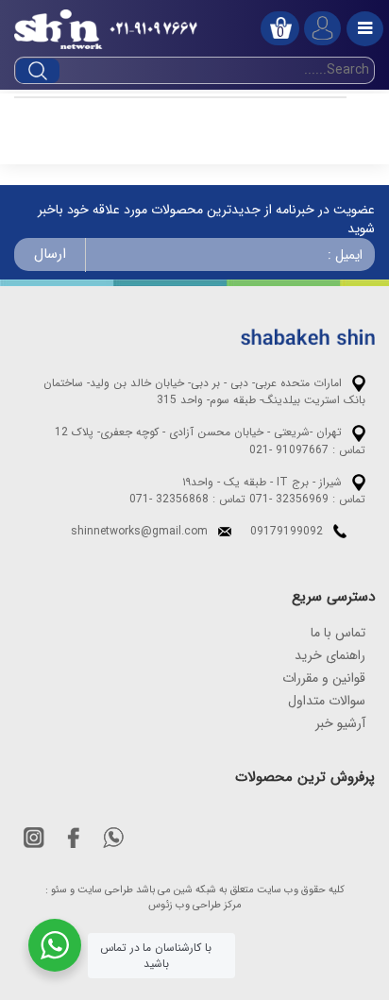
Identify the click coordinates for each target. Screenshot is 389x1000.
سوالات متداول (326, 700)
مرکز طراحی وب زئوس (195, 905)
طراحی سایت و (101, 890)
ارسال (50, 254)
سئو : (56, 890)
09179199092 (286, 531)
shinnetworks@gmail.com (139, 531)
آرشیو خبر (340, 723)
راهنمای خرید (330, 655)
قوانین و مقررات (323, 678)
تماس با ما (338, 632)
